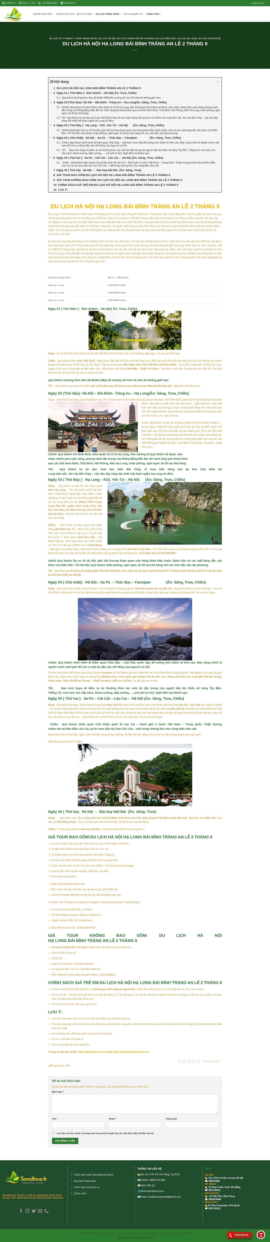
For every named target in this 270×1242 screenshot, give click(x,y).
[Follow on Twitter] (34, 1211)
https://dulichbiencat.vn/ (92, 1052)
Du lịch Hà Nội (107, 38)
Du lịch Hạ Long (187, 38)
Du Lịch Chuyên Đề (209, 38)
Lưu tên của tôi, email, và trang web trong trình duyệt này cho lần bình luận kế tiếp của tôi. (105, 1133)
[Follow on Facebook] (21, 1211)
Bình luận (58, 1092)
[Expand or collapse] (218, 81)
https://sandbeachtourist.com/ (131, 1052)
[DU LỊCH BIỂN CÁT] (15, 14)
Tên (55, 1118)
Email (112, 1118)
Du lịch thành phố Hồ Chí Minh (135, 38)
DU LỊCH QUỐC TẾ (133, 14)
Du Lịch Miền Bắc (166, 38)
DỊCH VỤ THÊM (84, 14)
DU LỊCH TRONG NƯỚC (107, 14)
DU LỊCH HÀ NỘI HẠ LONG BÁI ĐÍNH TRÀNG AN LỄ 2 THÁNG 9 (135, 206)
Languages (257, 3)
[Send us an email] (40, 1211)
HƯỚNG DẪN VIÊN (42, 14)
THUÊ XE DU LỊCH (65, 14)
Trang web (171, 1118)
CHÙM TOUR (153, 14)
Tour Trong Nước (86, 38)
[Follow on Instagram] (27, 1211)
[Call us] (46, 1211)
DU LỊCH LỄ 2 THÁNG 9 (61, 38)
